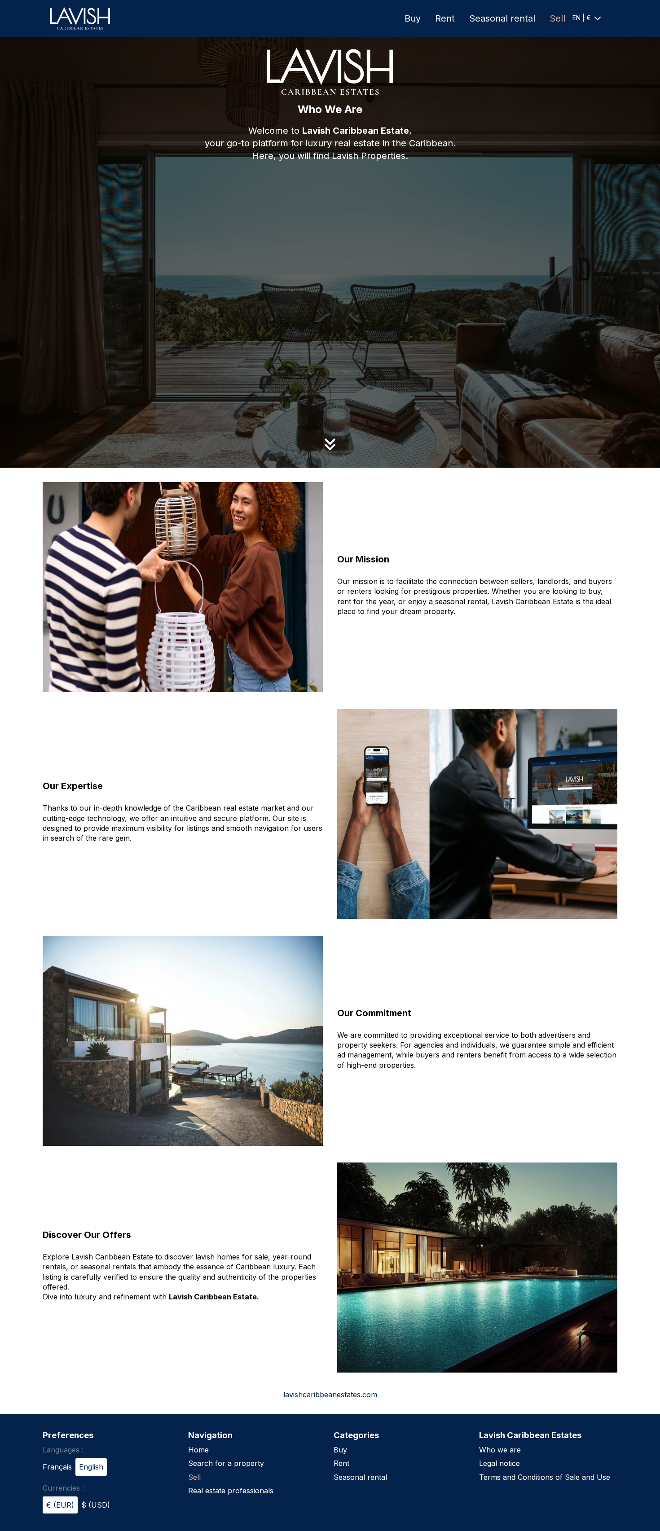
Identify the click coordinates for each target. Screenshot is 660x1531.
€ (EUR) (60, 1504)
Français (57, 1466)
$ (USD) (95, 1504)
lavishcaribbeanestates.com (330, 1394)
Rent (445, 18)
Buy (413, 18)
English (91, 1466)
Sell (557, 18)
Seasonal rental (502, 18)
